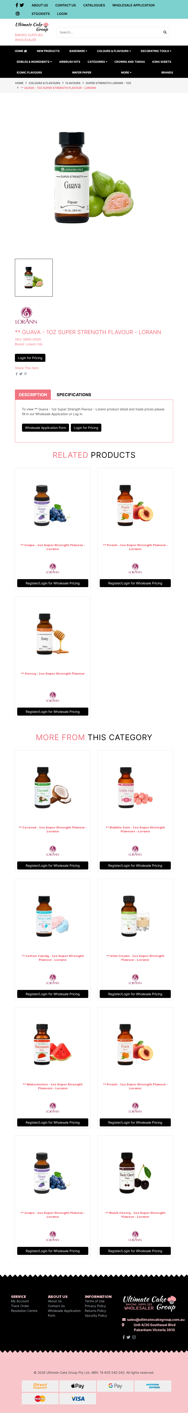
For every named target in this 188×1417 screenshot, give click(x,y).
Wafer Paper (81, 72)
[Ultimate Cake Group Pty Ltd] (32, 27)
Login (62, 14)
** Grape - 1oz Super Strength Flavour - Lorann (52, 546)
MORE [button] (125, 72)
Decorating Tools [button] (155, 51)
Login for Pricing (30, 358)
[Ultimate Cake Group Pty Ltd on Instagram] (134, 1337)
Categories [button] (97, 61)
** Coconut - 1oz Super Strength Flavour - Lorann (53, 829)
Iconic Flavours (29, 72)
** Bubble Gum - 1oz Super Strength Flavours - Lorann (135, 829)
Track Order (20, 1306)
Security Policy (96, 1315)
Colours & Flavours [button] (113, 51)
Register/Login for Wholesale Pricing (53, 583)
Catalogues (94, 5)
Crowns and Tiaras (129, 61)
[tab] (33, 395)
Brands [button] (167, 72)
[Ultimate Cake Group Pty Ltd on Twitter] (128, 1337)
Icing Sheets (161, 61)
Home (19, 51)
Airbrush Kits (69, 61)
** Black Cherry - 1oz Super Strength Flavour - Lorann (135, 1214)
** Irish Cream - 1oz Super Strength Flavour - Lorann (135, 957)
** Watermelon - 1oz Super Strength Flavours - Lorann (53, 1086)
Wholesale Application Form (45, 428)
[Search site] (165, 32)
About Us (40, 5)
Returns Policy (95, 1311)
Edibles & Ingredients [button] (33, 61)
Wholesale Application (133, 5)
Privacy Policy (95, 1306)
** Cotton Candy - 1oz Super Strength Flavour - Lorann (53, 957)
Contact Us (65, 5)
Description (33, 394)
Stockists (41, 14)
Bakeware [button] (77, 51)
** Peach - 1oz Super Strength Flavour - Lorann (135, 546)
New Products (48, 51)
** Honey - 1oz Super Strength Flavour (53, 673)
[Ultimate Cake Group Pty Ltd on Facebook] (124, 1337)
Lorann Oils (34, 344)
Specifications (74, 394)
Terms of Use (95, 1301)
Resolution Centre (24, 1311)
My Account (20, 1301)
